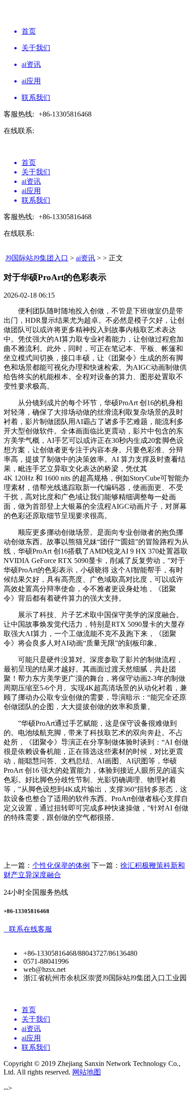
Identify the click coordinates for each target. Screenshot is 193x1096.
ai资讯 (85, 258)
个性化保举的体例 (61, 865)
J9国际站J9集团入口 (36, 258)
